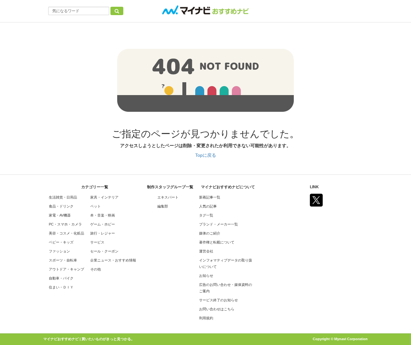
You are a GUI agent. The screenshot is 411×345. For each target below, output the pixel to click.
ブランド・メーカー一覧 (218, 224)
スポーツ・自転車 (63, 260)
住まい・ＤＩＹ (61, 287)
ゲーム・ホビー (102, 224)
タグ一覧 (206, 215)
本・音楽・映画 (102, 215)
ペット (95, 206)
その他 (95, 269)
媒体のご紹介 (209, 233)
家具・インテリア (104, 197)
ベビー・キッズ (61, 242)
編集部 (162, 206)
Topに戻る (205, 155)
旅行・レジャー (102, 233)
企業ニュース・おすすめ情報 (113, 260)
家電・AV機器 (60, 215)
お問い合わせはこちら (216, 309)
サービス (97, 242)
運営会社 (206, 251)
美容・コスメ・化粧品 (66, 233)
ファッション (59, 251)
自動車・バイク (61, 278)
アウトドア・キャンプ (66, 269)
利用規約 (206, 318)
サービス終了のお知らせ (218, 300)
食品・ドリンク (61, 206)
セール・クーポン (104, 251)
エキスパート (168, 197)
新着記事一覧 (209, 197)
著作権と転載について (216, 242)
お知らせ (206, 276)
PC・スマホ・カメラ (65, 224)
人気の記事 (208, 206)
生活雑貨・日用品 (63, 197)
